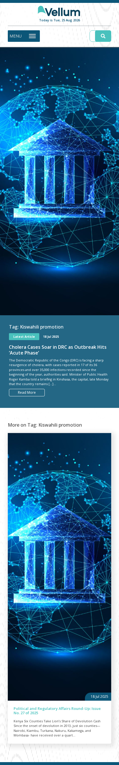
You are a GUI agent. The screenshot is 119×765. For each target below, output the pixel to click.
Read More (27, 392)
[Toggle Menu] (32, 36)
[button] (16, 36)
